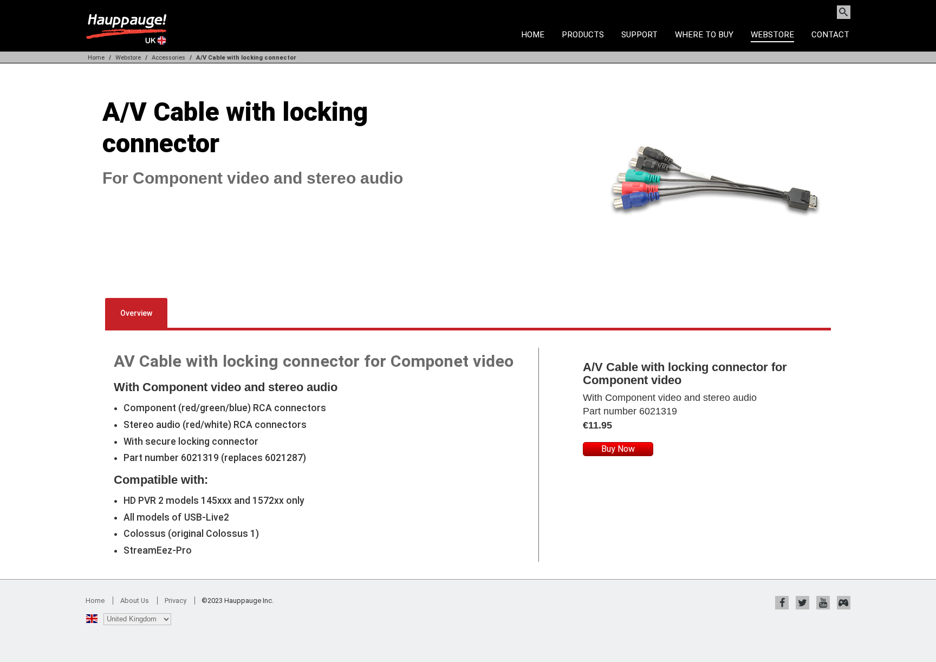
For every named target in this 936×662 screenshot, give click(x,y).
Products (583, 35)
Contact (830, 35)
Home (532, 35)
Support (639, 35)
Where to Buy (704, 35)
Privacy (175, 600)
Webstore (772, 35)
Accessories (168, 57)
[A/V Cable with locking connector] (715, 278)
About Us (134, 600)
